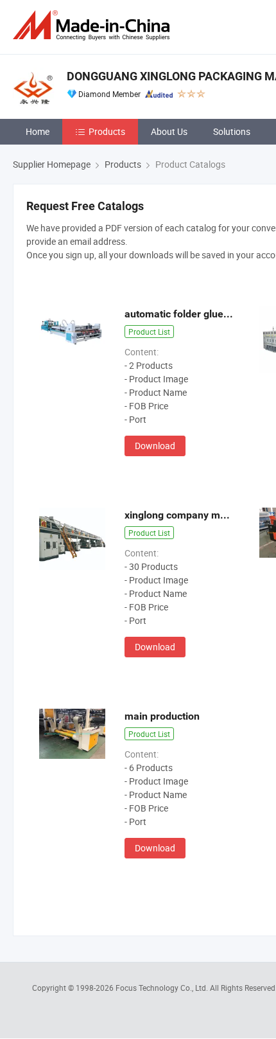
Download (155, 446)
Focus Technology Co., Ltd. (163, 987)
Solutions (231, 131)
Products (107, 131)
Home (37, 131)
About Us (169, 131)
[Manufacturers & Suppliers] (94, 25)
